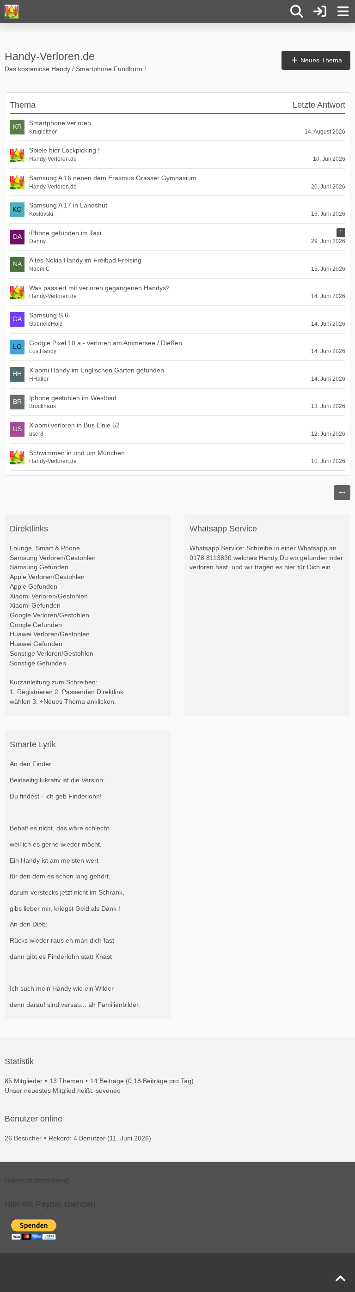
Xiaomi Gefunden (35, 605)
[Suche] (297, 11)
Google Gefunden (36, 624)
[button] (342, 492)
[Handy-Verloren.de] (11, 11)
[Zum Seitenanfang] (340, 1279)
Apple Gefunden (33, 586)
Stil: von (177, 1278)
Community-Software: (177, 1265)
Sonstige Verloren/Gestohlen (51, 653)
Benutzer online (33, 1118)
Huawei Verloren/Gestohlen (50, 634)
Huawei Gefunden (36, 643)
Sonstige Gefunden (38, 663)
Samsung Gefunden (39, 567)
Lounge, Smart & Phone (45, 548)
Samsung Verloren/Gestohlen (53, 557)
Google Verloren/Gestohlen (49, 615)
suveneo (108, 1090)
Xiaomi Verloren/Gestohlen (49, 596)
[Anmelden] (320, 11)
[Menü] (343, 11)
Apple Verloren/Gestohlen (47, 576)
